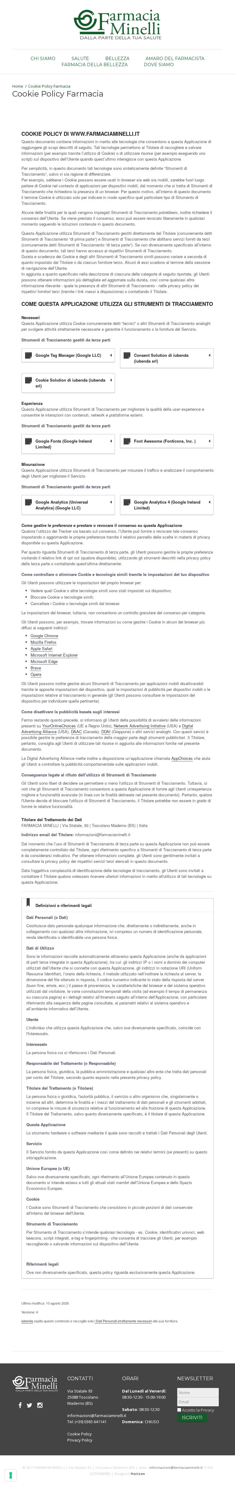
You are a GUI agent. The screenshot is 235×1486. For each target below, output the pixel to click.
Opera (36, 674)
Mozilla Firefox (44, 642)
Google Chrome (44, 635)
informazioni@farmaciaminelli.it (96, 1415)
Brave (36, 668)
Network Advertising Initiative (140, 726)
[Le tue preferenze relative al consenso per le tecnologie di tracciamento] (11, 1475)
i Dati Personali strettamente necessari (123, 1320)
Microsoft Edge (44, 661)
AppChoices (182, 758)
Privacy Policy (79, 1440)
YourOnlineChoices (59, 726)
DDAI (105, 731)
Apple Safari (41, 648)
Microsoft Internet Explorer (54, 655)
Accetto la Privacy (197, 1410)
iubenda (27, 1320)
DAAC (76, 731)
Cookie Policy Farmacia (49, 86)
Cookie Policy (79, 1434)
